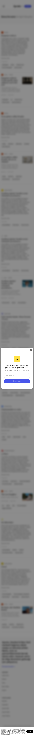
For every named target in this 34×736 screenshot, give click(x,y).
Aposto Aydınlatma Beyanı (17, 733)
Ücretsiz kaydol (17, 381)
